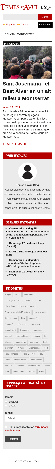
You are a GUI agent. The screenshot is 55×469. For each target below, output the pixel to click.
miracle (21, 348)
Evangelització (22, 336)
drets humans (11, 318)
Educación (9, 324)
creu (39, 300)
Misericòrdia (34, 348)
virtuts (32, 371)
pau (41, 354)
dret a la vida (40, 312)
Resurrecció (36, 360)
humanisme (21, 342)
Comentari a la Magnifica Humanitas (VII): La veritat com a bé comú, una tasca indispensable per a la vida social (27, 233)
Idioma (9, 397)
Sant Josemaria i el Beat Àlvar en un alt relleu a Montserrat (27, 91)
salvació (8, 366)
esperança (35, 324)
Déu (23, 318)
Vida (7, 371)
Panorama (11, 43)
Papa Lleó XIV (29, 354)
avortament (29, 294)
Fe (45, 336)
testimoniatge (34, 366)
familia (37, 336)
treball (47, 366)
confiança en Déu (12, 300)
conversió (29, 300)
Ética (41, 371)
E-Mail (9, 412)
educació (33, 318)
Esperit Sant (10, 330)
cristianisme (10, 306)
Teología (20, 366)
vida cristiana (19, 371)
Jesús (45, 342)
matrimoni (9, 348)
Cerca (45, 16)
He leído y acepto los (26, 429)
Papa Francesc (11, 354)
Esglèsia (22, 324)
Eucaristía (24, 330)
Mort (46, 348)
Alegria (8, 294)
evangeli (8, 336)
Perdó (7, 360)
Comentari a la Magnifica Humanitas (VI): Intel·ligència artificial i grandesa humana (23, 263)
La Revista (45, 24)
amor (17, 294)
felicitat (8, 342)
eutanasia (38, 330)
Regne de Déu (20, 360)
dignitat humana (27, 306)
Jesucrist (34, 342)
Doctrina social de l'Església (17, 312)
